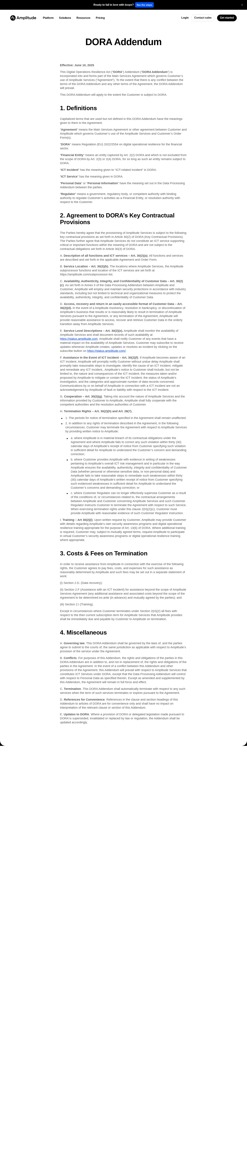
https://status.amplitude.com (79, 338)
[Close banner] (242, 5)
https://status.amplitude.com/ (106, 351)
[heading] (113, 5)
